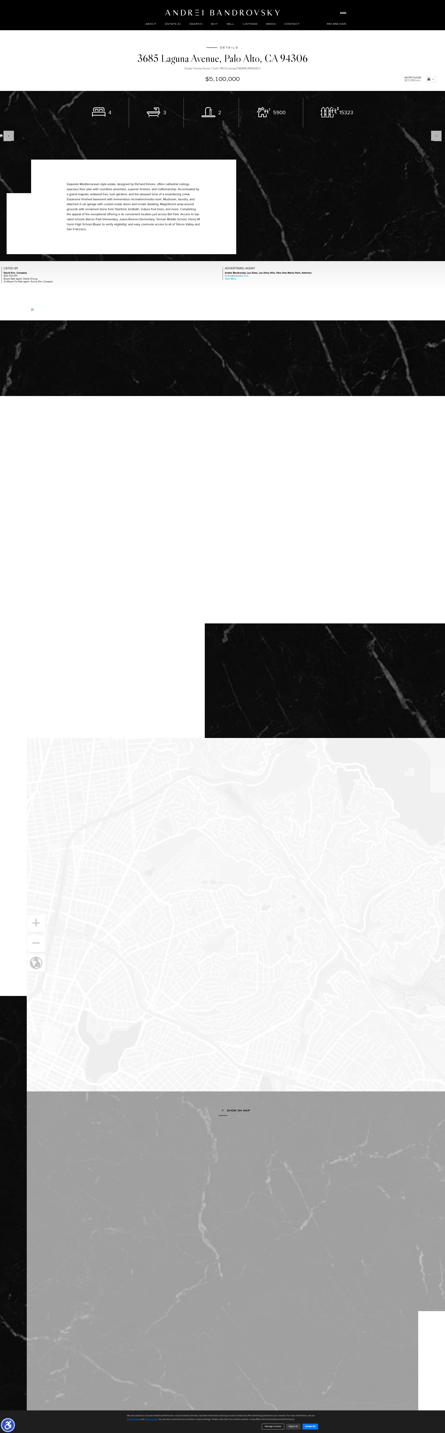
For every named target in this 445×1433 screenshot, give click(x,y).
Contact (292, 23)
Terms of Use (151, 1419)
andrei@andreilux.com (236, 275)
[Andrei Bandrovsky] (222, 13)
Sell (230, 23)
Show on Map (238, 1110)
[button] (8, 1425)
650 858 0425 (336, 23)
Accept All (310, 1426)
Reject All (293, 1426)
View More (230, 278)
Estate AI (173, 23)
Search (196, 23)
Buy (214, 23)
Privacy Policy (133, 1419)
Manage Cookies (273, 1426)
